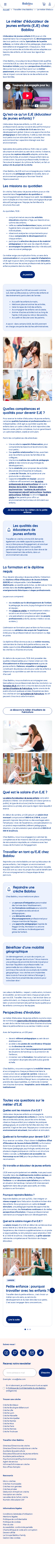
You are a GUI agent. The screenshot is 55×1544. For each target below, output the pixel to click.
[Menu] (5, 4)
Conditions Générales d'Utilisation (18, 1514)
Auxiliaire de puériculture (14, 1451)
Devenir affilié (9, 1532)
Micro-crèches (9, 1481)
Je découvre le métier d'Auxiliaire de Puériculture (27, 711)
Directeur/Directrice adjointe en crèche (20, 1448)
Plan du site (8, 1524)
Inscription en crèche (12, 1494)
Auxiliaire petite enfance (13, 1456)
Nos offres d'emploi (11, 1467)
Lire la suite (14, 1319)
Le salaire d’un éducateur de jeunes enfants (21, 798)
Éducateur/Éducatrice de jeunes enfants (20, 1454)
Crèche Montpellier (11, 1418)
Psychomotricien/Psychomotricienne (19, 1459)
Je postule (27, 274)
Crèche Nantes (9, 1421)
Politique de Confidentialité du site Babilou (27, 1388)
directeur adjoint (36, 487)
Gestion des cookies (11, 1538)
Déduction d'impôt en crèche (16, 1492)
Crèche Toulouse (10, 1431)
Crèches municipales (12, 1484)
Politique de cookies (12, 1522)
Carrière (10, 1280)
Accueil (6, 9)
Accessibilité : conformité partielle (18, 1527)
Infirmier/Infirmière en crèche (16, 1464)
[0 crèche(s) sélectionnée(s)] (44, 4)
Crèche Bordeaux (10, 1405)
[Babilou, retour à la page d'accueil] (27, 4)
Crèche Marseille (10, 1415)
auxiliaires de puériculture (35, 489)
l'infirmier (26, 495)
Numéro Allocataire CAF (13, 1500)
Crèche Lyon (8, 1413)
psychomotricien (16, 489)
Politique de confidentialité (15, 1519)
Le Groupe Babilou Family (14, 1535)
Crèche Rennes (9, 1429)
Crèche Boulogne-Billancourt (16, 1407)
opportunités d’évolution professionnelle (34, 1021)
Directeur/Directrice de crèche (16, 1446)
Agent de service (10, 1462)
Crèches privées (10, 1489)
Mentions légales (10, 1516)
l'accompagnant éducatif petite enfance (25, 492)
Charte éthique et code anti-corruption (20, 1530)
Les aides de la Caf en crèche (15, 1497)
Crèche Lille (8, 1410)
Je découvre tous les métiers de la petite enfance (27, 511)
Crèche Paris (8, 1426)
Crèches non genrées (12, 1486)
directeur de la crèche (18, 487)
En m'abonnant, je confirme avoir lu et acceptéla (27, 1388)
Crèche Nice (8, 1423)
